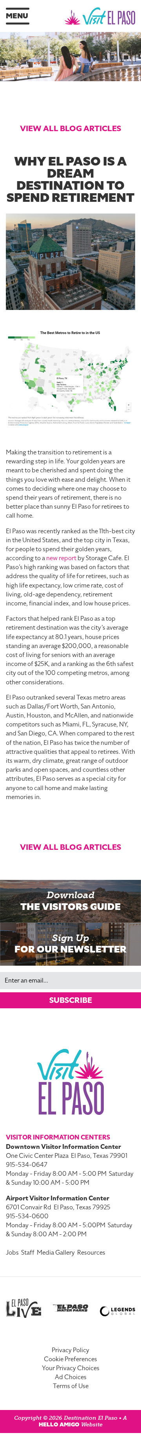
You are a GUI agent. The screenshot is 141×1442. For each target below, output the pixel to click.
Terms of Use (71, 1386)
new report (61, 558)
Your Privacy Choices (70, 1368)
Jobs (12, 1252)
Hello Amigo (59, 1424)
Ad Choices (71, 1377)
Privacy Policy (70, 1350)
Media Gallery (56, 1252)
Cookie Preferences (70, 1359)
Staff (27, 1252)
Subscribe (70, 1000)
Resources (91, 1252)
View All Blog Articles (70, 128)
